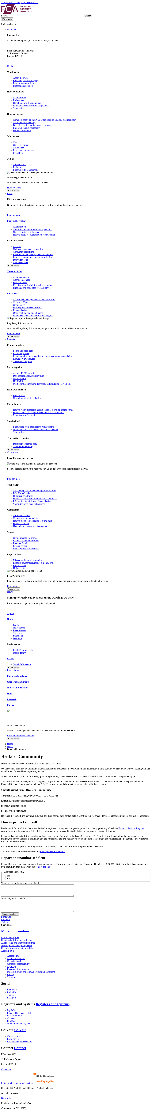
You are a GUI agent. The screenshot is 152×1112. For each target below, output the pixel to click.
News (10, 592)
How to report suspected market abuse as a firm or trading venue (43, 410)
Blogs (16, 625)
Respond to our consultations (20, 735)
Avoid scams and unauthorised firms (18, 942)
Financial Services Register (131, 828)
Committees (18, 147)
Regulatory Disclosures (24, 359)
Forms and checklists (23, 350)
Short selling (19, 432)
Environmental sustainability (26, 128)
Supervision (18, 108)
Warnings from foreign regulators (16, 945)
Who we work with (22, 130)
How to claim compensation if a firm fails (32, 521)
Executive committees (23, 150)
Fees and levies (20, 282)
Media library (19, 652)
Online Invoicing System (18, 1023)
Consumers (12, 452)
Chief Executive (20, 145)
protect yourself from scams (52, 851)
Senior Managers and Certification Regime (33, 315)
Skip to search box (29, 2)
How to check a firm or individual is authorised (35, 498)
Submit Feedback (10, 914)
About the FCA (20, 78)
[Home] (16, 13)
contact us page (42, 866)
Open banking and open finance (28, 313)
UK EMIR (18, 381)
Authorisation (19, 97)
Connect (11, 1018)
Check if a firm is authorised (26, 232)
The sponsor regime (22, 361)
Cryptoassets (19, 305)
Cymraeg (11, 966)
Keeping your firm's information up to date (33, 285)
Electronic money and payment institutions (33, 254)
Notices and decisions (17, 687)
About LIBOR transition (24, 373)
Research (11, 699)
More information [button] (15, 931)
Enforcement (19, 100)
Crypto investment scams (25, 538)
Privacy (10, 974)
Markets (11, 339)
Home (10, 743)
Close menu (13, 191)
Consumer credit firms (23, 252)
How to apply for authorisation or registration (34, 234)
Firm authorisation (16, 221)
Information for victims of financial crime (32, 501)
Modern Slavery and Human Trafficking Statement (31, 972)
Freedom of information (18, 969)
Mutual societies (20, 262)
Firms (9, 193)
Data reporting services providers (28, 376)
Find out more (13, 215)
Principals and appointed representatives (31, 288)
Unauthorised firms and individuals (17, 940)
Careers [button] (20, 1030)
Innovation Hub (20, 260)
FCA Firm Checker (22, 493)
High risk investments (23, 496)
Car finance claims (21, 515)
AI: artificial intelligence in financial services (34, 299)
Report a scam (19, 565)
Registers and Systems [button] (52, 1004)
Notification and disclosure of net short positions (35, 429)
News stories (19, 627)
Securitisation (19, 378)
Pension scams (20, 546)
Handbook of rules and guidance (28, 103)
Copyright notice (15, 961)
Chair (15, 142)
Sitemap (11, 977)
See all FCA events (22, 664)
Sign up (10, 613)
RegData (11, 1021)
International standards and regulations (31, 105)
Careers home (19, 164)
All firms (17, 246)
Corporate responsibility (24, 122)
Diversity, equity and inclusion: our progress (33, 125)
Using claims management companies (30, 526)
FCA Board (18, 153)
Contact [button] (20, 1048)
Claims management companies (28, 249)
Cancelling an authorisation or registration (32, 229)
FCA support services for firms (27, 307)
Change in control (21, 280)
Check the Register (10, 937)
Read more (12, 586)
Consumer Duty (20, 302)
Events (10, 658)
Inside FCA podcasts (23, 650)
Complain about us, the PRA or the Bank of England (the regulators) (45, 120)
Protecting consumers (23, 86)
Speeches (17, 633)
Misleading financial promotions (28, 560)
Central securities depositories (27, 398)
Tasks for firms (14, 271)
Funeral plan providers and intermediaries (32, 257)
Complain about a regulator (26, 518)
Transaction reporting (23, 446)
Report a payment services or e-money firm (33, 563)
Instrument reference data (25, 444)
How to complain (21, 523)
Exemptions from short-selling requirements (33, 426)
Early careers (19, 167)
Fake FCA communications (26, 540)
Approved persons (21, 277)
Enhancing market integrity (25, 80)
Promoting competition (23, 83)
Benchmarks (19, 395)
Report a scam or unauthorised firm (17, 948)
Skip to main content (10, 2)
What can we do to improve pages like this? (21, 883)
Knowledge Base (21, 353)
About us (11, 29)
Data (9, 693)
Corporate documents (18, 682)
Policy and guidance (17, 676)
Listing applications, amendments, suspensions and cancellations (43, 356)
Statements (18, 635)
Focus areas (13, 293)
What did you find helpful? (13, 898)
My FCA (11, 1010)
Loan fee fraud (20, 543)
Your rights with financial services (29, 504)
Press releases (19, 630)
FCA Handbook (14, 1015)
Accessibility (13, 956)
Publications (13, 670)
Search (4, 15)
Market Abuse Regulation (25, 415)
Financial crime (20, 310)
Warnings (17, 638)
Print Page (6, 917)
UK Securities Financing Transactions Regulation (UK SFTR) (42, 384)
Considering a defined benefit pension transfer (34, 490)
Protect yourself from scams (26, 548)
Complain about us (16, 958)
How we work (14, 187)
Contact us (12, 66)
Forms (10, 705)
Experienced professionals (25, 170)
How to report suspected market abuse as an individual (38, 412)
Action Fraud (7, 950)
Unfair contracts (20, 568)
